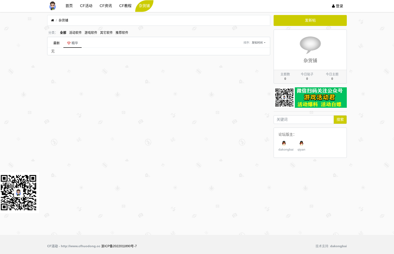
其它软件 (106, 32)
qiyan (301, 149)
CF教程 (125, 6)
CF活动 (86, 6)
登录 (339, 6)
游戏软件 (91, 32)
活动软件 (75, 32)
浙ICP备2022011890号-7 (119, 246)
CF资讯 (106, 6)
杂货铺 (144, 6)
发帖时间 (257, 42)
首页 (69, 6)
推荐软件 (122, 32)
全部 (63, 32)
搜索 (340, 119)
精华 (74, 43)
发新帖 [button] (310, 20)
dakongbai (285, 149)
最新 (56, 43)
